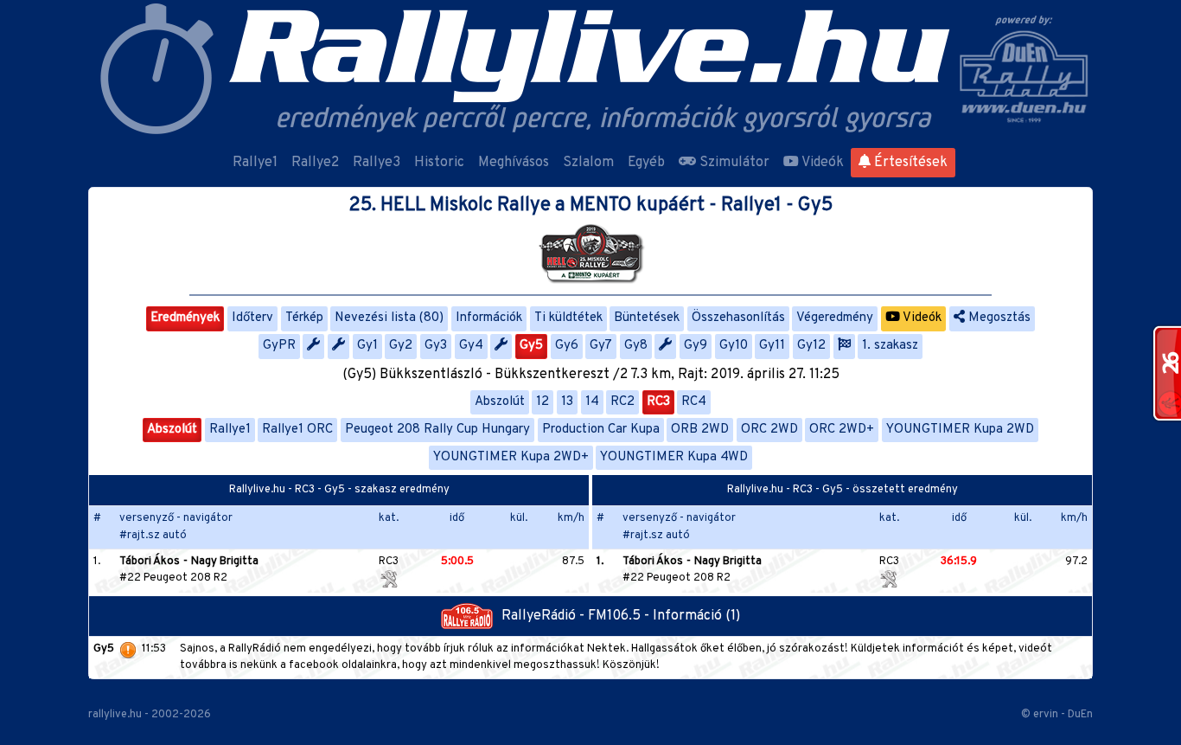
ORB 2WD (700, 429)
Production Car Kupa (601, 429)
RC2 (622, 402)
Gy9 (695, 345)
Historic (439, 162)
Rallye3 (376, 162)
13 (567, 402)
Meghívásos (513, 162)
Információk (489, 318)
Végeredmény (834, 318)
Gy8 (636, 345)
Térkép (304, 318)
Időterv (252, 318)
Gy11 (772, 345)
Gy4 (471, 345)
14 (592, 402)
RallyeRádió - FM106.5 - (577, 616)
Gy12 (811, 345)
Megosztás (998, 318)
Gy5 (531, 345)
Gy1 (367, 345)
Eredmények (185, 318)
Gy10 (733, 345)
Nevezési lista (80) (389, 318)
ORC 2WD (769, 429)
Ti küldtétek (568, 318)
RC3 (658, 402)
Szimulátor (732, 162)
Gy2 (400, 345)
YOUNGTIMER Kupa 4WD (674, 457)
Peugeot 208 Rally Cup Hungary (437, 429)
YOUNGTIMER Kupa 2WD (960, 429)
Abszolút (500, 402)
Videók (821, 162)
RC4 (693, 402)
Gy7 (601, 345)
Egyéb (646, 162)
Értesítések (909, 162)
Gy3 (436, 345)
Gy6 (566, 345)
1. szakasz (890, 345)
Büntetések (647, 318)
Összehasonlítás (738, 318)
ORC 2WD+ (841, 429)
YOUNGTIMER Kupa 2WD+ (511, 457)
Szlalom (588, 162)
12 (542, 402)
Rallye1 (255, 162)
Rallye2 (315, 162)
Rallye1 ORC (297, 429)
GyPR (279, 345)
